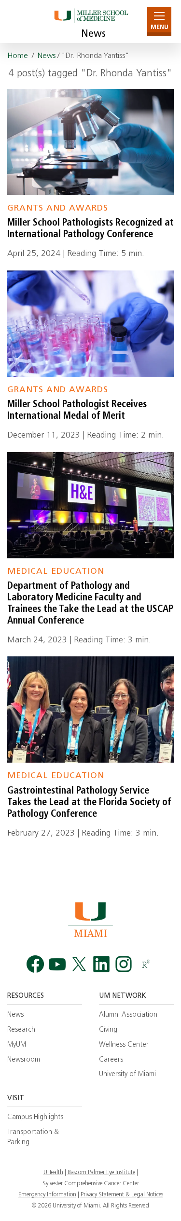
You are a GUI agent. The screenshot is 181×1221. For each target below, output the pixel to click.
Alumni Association (128, 1015)
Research (21, 1030)
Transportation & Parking (33, 1137)
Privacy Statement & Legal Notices (122, 1195)
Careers (111, 1060)
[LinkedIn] (101, 964)
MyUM (16, 1045)
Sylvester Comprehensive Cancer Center (90, 1184)
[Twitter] (79, 964)
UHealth (53, 1173)
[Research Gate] (146, 964)
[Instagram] (123, 964)
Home (17, 56)
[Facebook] (35, 964)
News (93, 34)
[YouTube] (57, 964)
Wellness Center (124, 1045)
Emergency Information (47, 1195)
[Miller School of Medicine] (90, 21)
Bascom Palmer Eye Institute (101, 1173)
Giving (108, 1030)
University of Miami (127, 1074)
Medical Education (55, 572)
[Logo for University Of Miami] (90, 919)
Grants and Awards (57, 208)
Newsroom (23, 1060)
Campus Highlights (35, 1117)
